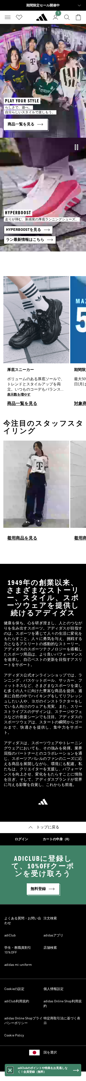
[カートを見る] (78, 17)
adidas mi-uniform (18, 965)
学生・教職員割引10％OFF (17, 950)
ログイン (21, 839)
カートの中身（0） (57, 839)
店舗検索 (50, 947)
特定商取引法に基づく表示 (61, 1021)
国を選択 (50, 1052)
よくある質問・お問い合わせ (22, 921)
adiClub (10, 935)
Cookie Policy (14, 1035)
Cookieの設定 (14, 989)
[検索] (67, 17)
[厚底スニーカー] (36, 343)
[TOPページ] (42, 19)
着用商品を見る (22, 538)
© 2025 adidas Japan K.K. (43, 1065)
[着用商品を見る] (36, 493)
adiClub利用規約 (16, 1001)
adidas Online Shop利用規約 (62, 1004)
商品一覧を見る (22, 403)
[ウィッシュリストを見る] (19, 17)
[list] (43, 343)
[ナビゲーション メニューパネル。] (7, 17)
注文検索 (50, 918)
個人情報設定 (53, 989)
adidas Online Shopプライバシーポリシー (23, 1021)
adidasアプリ (53, 935)
